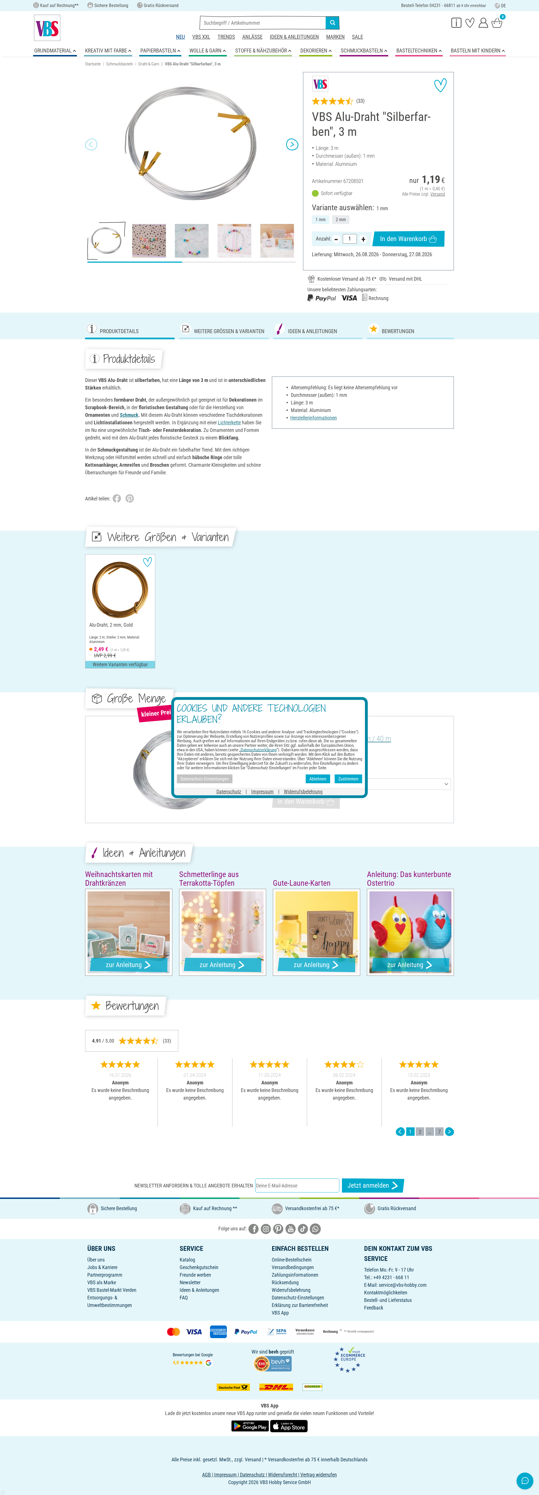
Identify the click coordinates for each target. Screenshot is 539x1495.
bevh (273, 1352)
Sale (357, 37)
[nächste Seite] (449, 1132)
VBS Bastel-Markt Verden (111, 1290)
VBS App (280, 1313)
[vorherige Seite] (400, 1132)
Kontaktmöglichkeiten (385, 1292)
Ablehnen (317, 778)
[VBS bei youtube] (290, 1228)
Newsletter (190, 1282)
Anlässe (252, 37)
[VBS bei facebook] (253, 1228)
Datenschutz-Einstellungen (298, 1298)
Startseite (93, 64)
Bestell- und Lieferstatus (388, 1300)
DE (503, 5)
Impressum (262, 792)
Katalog (187, 1260)
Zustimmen (348, 778)
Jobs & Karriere (102, 1267)
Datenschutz (228, 792)
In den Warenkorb (403, 239)
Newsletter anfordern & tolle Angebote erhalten (193, 1186)
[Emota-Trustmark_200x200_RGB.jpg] (349, 1359)
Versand (437, 194)
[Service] (456, 22)
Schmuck (129, 415)
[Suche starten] (333, 23)
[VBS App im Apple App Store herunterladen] (289, 1425)
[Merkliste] (470, 22)
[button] (91, 144)
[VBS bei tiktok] (303, 1228)
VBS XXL (201, 37)
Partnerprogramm (104, 1275)
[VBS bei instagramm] (265, 1228)
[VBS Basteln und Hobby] (47, 28)
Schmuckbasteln (119, 64)
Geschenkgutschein (199, 1267)
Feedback (373, 1308)
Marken (335, 37)
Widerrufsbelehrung (291, 1290)
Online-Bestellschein (292, 1260)
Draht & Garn (148, 64)
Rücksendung (285, 1282)
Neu (180, 37)
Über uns (96, 1260)
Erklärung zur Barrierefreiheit (300, 1305)
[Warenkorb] (497, 22)
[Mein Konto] (483, 22)
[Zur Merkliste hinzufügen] (440, 85)
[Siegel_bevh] (272, 1363)
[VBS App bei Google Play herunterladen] (250, 1425)
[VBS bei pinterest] (278, 1228)
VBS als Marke (101, 1282)
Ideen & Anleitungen (294, 37)
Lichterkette (229, 422)
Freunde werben (195, 1275)
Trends (226, 37)
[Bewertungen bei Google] (192, 1359)
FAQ (184, 1298)
